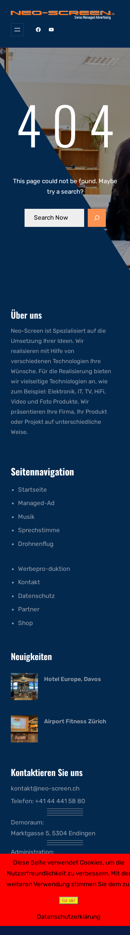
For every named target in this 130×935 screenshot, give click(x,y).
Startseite (32, 489)
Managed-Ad (36, 503)
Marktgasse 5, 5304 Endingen (53, 833)
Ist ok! (68, 900)
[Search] (97, 218)
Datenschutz (36, 595)
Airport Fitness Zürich (75, 721)
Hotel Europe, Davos (72, 679)
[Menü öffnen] (17, 29)
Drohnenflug (35, 543)
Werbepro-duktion (44, 568)
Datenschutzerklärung (68, 916)
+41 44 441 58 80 (60, 801)
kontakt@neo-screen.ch (45, 788)
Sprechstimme (39, 530)
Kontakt (29, 582)
